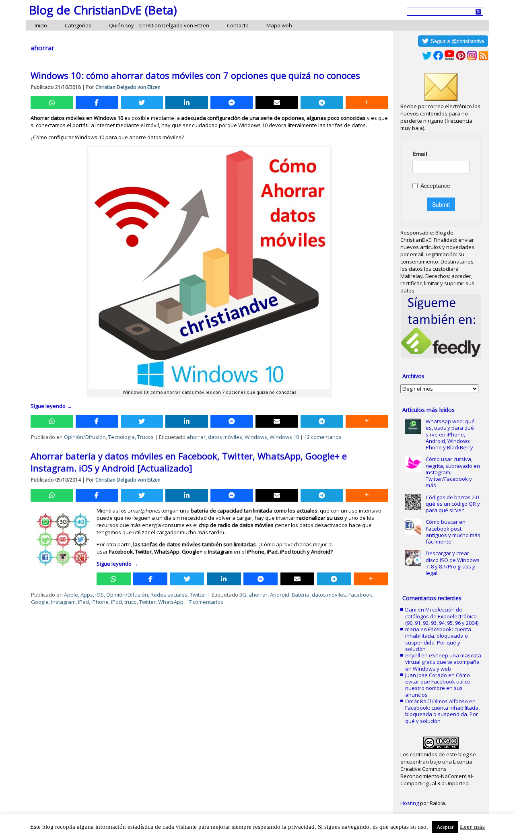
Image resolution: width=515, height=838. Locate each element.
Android (279, 594)
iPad (83, 601)
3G (242, 594)
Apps (86, 594)
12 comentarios (323, 437)
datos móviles (225, 437)
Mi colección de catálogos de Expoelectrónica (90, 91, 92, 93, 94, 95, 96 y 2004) (441, 616)
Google (40, 601)
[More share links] (367, 102)
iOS (99, 594)
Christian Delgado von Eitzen (128, 87)
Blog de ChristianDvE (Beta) (103, 10)
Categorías (78, 25)
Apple (71, 594)
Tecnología (121, 437)
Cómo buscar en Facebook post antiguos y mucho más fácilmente (453, 531)
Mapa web (279, 25)
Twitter (198, 594)
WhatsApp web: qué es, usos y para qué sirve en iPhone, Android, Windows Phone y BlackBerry (450, 434)
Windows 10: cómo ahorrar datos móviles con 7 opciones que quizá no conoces (195, 75)
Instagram (63, 601)
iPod (116, 601)
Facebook (360, 594)
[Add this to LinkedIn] (186, 102)
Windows (256, 437)
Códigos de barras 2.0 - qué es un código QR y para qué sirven (454, 504)
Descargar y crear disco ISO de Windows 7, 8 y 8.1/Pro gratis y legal (453, 563)
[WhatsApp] (52, 102)
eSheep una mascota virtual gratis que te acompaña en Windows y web (443, 662)
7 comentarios (206, 601)
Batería (300, 594)
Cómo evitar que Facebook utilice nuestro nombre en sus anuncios (437, 684)
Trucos (145, 437)
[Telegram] (322, 102)
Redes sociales (168, 594)
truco (130, 601)
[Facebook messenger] (231, 102)
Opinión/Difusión (85, 437)
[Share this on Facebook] (97, 102)
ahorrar (196, 437)
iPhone (100, 601)
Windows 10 (284, 437)
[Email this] (276, 102)
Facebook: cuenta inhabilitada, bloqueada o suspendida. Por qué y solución (438, 639)
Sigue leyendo (51, 406)
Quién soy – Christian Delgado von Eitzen (159, 25)
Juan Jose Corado (426, 675)
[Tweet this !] (142, 102)
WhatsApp (170, 601)
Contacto (238, 25)
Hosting (409, 803)
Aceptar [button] (445, 827)
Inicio (41, 25)
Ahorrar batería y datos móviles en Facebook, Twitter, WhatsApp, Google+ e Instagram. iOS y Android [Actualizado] (189, 462)
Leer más (472, 827)
